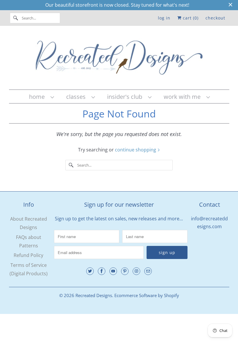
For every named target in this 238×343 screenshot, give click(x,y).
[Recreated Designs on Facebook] (101, 271)
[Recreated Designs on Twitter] (90, 271)
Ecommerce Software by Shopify (146, 295)
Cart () (190, 18)
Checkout (215, 18)
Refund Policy (28, 255)
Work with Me (183, 97)
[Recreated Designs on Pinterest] (125, 271)
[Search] (15, 18)
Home (38, 97)
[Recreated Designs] (119, 59)
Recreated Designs (93, 295)
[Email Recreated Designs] (148, 271)
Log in (164, 18)
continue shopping (136, 150)
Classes (77, 97)
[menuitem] (41, 96)
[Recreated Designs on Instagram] (136, 271)
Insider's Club (126, 97)
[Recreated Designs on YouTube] (113, 271)
